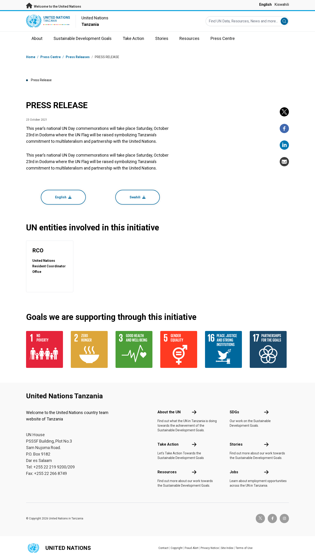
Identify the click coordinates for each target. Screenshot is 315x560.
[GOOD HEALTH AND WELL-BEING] (135, 349)
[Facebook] (284, 128)
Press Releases (78, 57)
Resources (167, 472)
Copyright (177, 548)
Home (30, 57)
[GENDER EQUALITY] (179, 349)
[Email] (284, 161)
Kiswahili (281, 4)
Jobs (234, 472)
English (265, 4)
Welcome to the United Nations (57, 6)
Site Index (227, 548)
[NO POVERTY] (45, 349)
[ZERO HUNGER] (90, 349)
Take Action (168, 444)
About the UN (169, 412)
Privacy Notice (210, 548)
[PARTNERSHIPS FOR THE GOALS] (269, 349)
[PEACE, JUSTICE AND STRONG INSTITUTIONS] (224, 349)
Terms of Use (244, 548)
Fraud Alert (192, 548)
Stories (236, 444)
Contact (163, 548)
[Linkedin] (284, 145)
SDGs (234, 412)
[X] (284, 111)
